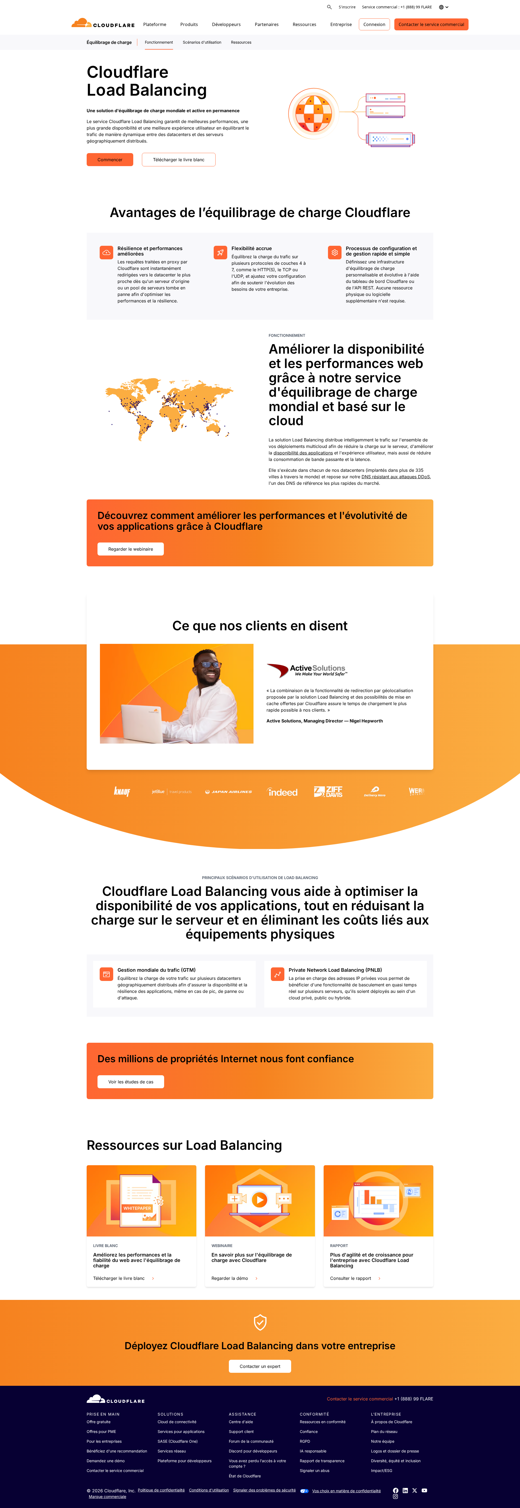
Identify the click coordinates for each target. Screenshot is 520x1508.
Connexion (374, 24)
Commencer (110, 159)
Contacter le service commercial (431, 24)
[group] (146, 275)
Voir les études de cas (130, 1081)
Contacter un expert (260, 1366)
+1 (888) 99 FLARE (413, 1399)
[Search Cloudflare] (329, 7)
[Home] (104, 24)
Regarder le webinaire (130, 549)
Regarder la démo (230, 1278)
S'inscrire (347, 6)
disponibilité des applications (303, 453)
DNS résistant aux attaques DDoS (396, 476)
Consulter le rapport (350, 1278)
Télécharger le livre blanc (178, 159)
